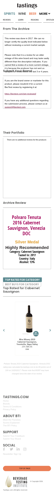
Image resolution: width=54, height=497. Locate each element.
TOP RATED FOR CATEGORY (22, 280)
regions (35, 20)
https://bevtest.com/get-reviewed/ (20, 94)
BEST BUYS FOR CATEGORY (22, 284)
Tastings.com (8, 490)
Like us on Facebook (6, 449)
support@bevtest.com (15, 107)
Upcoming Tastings (26, 449)
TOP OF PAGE (24, 468)
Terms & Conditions (12, 406)
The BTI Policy (10, 425)
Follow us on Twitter (13, 449)
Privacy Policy (9, 409)
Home (6, 401)
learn (20, 20)
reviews (7, 20)
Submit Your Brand (12, 439)
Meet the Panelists (12, 420)
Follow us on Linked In (19, 449)
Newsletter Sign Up (12, 454)
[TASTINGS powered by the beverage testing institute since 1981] (27, 6)
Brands (6, 403)
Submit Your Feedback (14, 436)
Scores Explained (11, 422)
